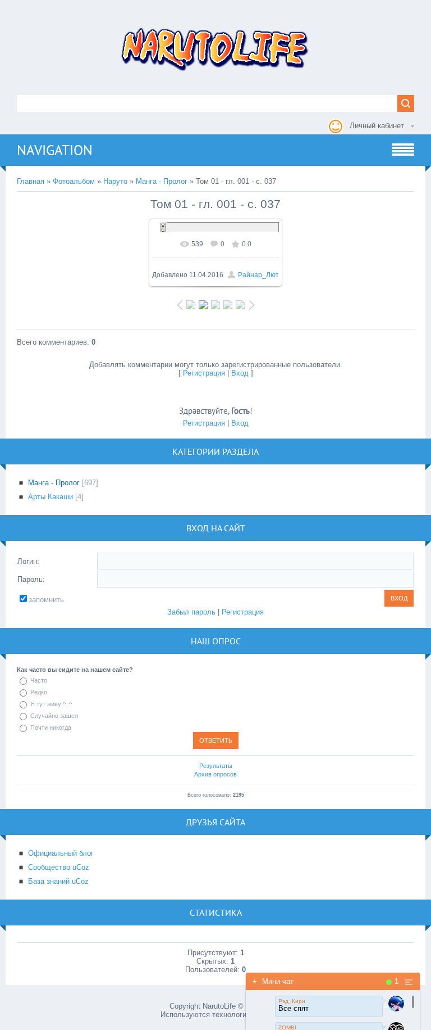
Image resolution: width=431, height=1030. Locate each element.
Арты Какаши (50, 497)
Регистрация (204, 373)
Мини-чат (273, 981)
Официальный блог (61, 853)
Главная (30, 181)
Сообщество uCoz (58, 867)
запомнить (46, 599)
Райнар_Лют (258, 275)
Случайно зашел (54, 715)
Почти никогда (50, 727)
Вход (240, 373)
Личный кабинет (377, 125)
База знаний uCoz (58, 881)
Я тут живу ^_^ (51, 704)
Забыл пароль (191, 612)
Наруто (115, 181)
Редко (38, 692)
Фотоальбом (74, 181)
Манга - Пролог (161, 181)
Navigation (55, 150)
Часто (38, 680)
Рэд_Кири (291, 1001)
